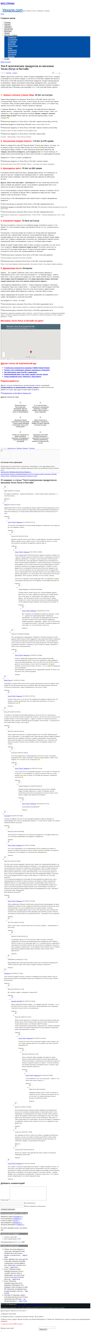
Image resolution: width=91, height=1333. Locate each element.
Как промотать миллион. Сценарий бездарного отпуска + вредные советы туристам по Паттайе (29, 474)
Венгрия (7, 30)
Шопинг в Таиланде (22, 448)
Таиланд (8, 26)
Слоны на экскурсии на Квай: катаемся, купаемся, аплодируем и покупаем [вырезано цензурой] (20, 438)
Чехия (7, 33)
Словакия (12, 41)
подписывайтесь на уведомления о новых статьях (19, 387)
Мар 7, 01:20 (23, 1301)
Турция (7, 22)
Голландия (12, 39)
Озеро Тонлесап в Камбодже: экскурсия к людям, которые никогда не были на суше (40, 422)
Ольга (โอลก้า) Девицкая (15, 522)
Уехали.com (12, 9)
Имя (29, 1203)
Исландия (8, 28)
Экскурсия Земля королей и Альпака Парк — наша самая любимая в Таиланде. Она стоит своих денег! (20, 423)
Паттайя (8, 73)
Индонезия (13, 45)
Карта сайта (20, 1304)
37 (59, 73)
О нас (6, 58)
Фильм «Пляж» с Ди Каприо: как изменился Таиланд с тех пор (19, 476)
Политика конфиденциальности (35, 1304)
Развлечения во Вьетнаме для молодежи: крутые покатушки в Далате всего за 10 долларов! (20, 409)
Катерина (7, 973)
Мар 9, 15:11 (14, 1267)
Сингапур (12, 54)
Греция (7, 24)
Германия (12, 37)
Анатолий (7, 816)
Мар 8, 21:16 (16, 1279)
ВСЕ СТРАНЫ (7, 3)
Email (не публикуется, (35, 1206)
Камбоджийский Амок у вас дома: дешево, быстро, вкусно (26, 374)
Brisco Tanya (8, 680)
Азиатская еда (12, 448)
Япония (11, 56)
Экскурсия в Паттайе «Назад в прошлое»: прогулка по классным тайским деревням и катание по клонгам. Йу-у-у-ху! (40, 439)
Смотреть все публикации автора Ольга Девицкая (16, 472)
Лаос (10, 47)
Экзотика (32, 448)
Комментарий (5, 1200)
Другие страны (10, 35)
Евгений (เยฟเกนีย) (16, 1001)
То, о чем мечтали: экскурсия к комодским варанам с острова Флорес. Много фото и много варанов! (40, 409)
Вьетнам (11, 43)
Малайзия (12, 52)
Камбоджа (12, 50)
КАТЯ (5, 504)
